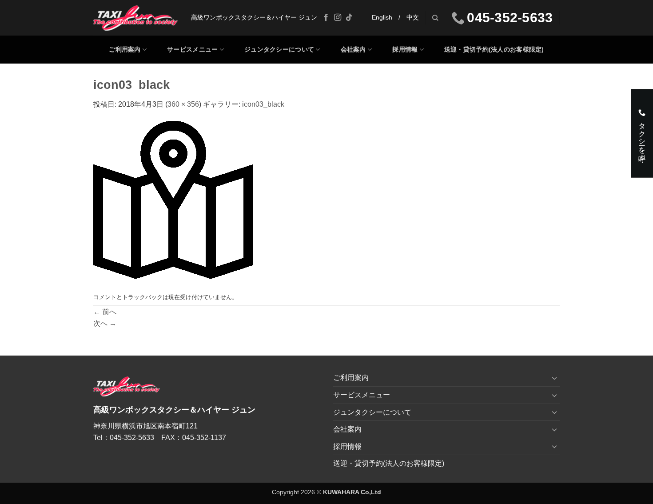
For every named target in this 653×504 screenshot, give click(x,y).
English (382, 17)
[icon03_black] (173, 199)
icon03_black (263, 104)
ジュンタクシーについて (279, 49)
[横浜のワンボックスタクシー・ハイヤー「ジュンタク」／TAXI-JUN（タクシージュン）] (135, 18)
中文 (412, 17)
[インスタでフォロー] (337, 18)
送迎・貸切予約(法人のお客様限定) (494, 49)
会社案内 (353, 49)
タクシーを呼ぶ (642, 137)
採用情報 (405, 49)
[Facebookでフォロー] (326, 18)
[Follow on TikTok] (349, 18)
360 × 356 (183, 104)
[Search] (435, 18)
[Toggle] (554, 377)
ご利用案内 (124, 49)
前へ (104, 312)
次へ (104, 323)
